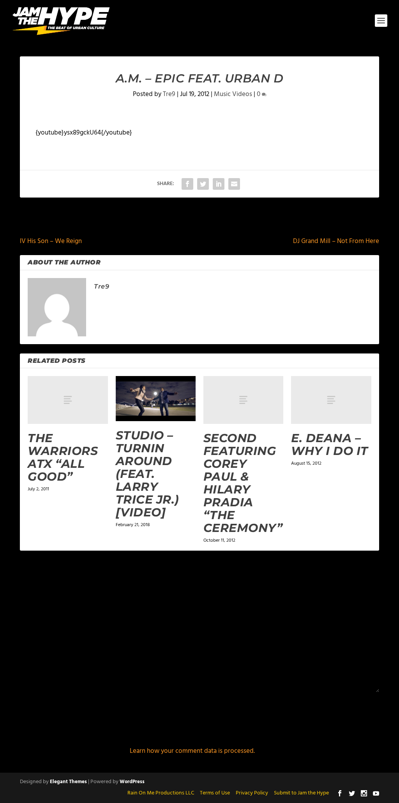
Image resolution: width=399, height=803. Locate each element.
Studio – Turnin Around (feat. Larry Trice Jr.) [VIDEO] (147, 474)
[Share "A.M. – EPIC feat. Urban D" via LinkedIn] (218, 184)
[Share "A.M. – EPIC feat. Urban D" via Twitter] (203, 184)
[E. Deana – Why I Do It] (331, 400)
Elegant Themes (68, 782)
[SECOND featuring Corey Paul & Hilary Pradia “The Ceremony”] (243, 400)
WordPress (132, 782)
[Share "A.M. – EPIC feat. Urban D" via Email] (234, 184)
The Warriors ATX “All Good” (63, 457)
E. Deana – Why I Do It (329, 444)
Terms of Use (215, 793)
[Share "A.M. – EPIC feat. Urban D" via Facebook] (187, 184)
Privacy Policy (252, 793)
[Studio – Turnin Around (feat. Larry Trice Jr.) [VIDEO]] (156, 398)
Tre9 (169, 94)
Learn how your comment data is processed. (192, 751)
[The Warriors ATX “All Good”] (68, 400)
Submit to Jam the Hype (301, 793)
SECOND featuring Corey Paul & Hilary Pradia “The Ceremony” (243, 483)
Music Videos (233, 94)
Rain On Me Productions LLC (160, 793)
